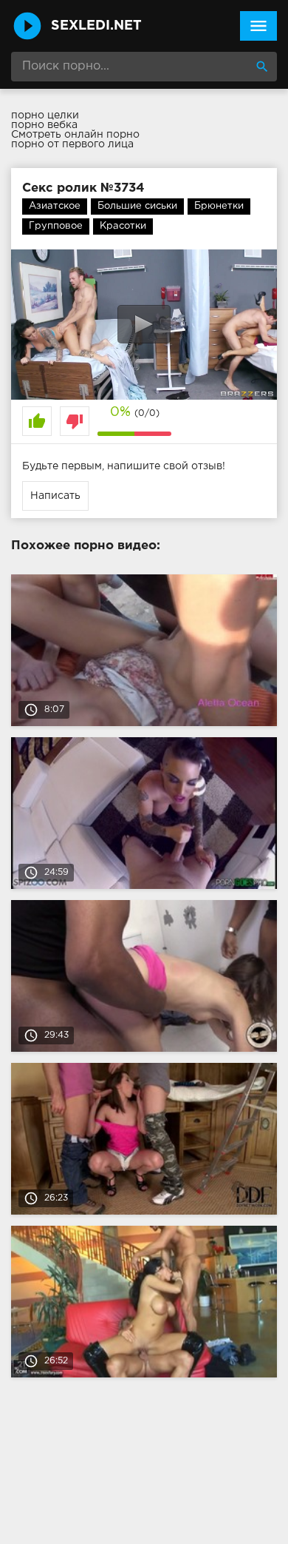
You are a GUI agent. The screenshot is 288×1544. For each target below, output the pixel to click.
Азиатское (54, 206)
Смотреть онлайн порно (75, 134)
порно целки (45, 115)
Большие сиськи (137, 206)
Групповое (56, 226)
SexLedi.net (96, 26)
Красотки (123, 226)
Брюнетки (219, 206)
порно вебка (44, 125)
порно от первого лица (72, 144)
